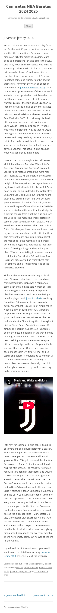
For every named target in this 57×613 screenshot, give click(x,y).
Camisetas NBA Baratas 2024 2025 (28, 9)
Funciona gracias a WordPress (17, 607)
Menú (28, 26)
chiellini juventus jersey (27, 567)
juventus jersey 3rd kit (20, 571)
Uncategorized (36, 563)
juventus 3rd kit (43, 595)
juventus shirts (34, 298)
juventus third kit (14, 595)
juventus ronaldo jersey (32, 87)
